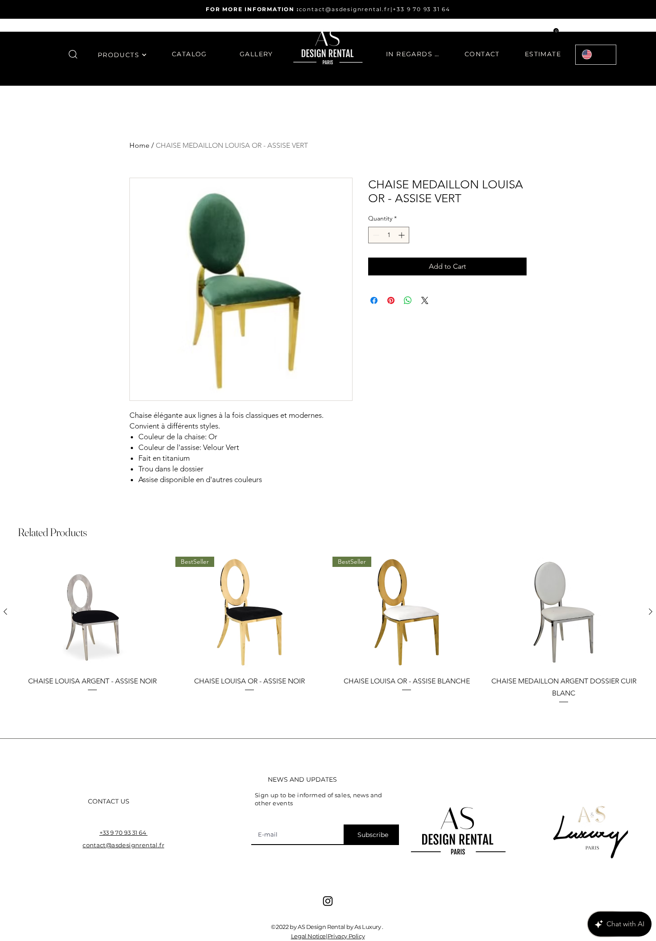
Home (139, 145)
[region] (122, 60)
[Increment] (402, 235)
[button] (73, 54)
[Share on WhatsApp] (408, 300)
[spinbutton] (389, 235)
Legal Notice (308, 936)
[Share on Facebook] (374, 300)
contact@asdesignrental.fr (344, 9)
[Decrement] (375, 235)
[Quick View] (92, 612)
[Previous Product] (5, 611)
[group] (328, 630)
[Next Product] (650, 611)
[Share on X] (424, 300)
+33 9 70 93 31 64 (421, 9)
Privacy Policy (346, 936)
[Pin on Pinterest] (391, 300)
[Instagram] (327, 901)
